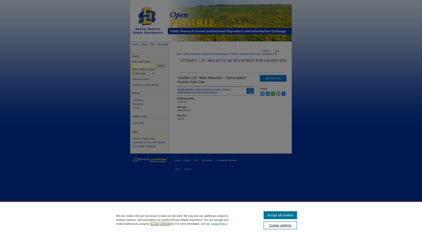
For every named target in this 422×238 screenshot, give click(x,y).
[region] (211, 220)
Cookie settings (160, 223)
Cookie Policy (219, 223)
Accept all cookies (280, 215)
